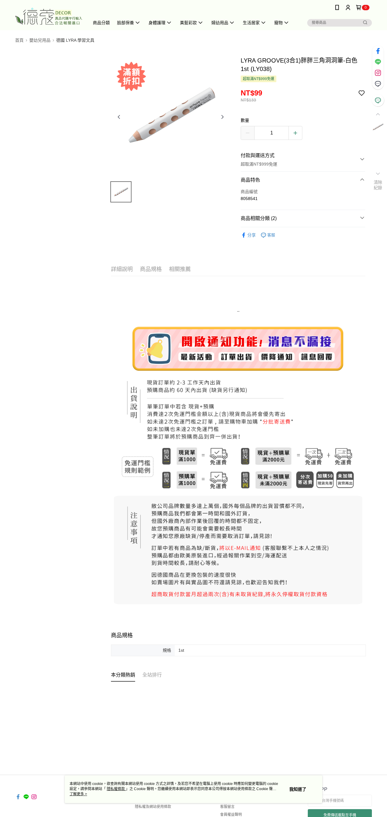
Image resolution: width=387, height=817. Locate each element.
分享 (251, 235)
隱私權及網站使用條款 (153, 807)
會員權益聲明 (231, 814)
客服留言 (227, 807)
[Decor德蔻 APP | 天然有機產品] (48, 16)
